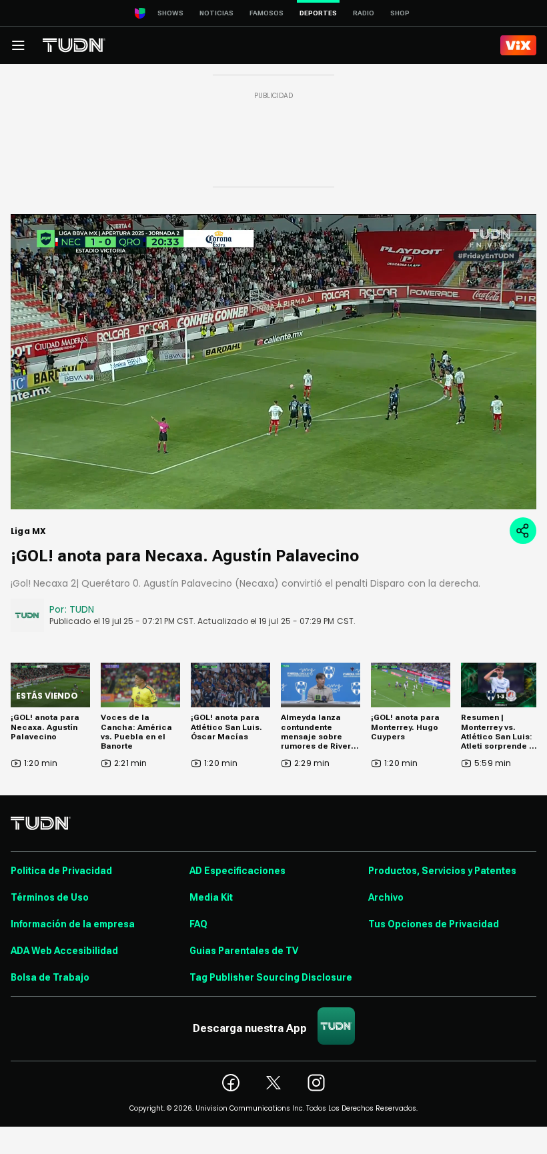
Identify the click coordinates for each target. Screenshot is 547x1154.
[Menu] (18, 45)
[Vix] (518, 45)
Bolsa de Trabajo (50, 977)
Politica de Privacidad (61, 870)
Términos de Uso (50, 897)
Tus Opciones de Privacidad (433, 924)
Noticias (216, 13)
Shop (400, 13)
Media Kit (211, 897)
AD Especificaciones (237, 870)
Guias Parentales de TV (243, 950)
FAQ (198, 924)
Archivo (386, 897)
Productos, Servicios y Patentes (442, 870)
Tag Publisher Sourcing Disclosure (270, 977)
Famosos (266, 13)
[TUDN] (74, 45)
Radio (363, 13)
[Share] (523, 530)
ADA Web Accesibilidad (64, 950)
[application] (273, 361)
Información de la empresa (73, 924)
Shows (170, 13)
